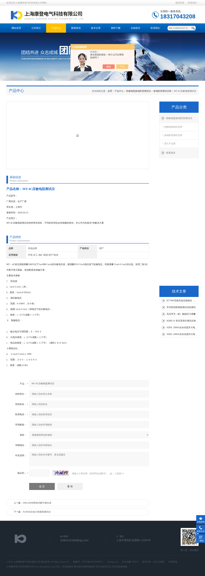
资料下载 (115, 28)
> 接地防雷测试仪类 (172, 135)
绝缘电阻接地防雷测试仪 (138, 91)
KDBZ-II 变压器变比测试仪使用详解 (183, 321)
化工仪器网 (158, 562)
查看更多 (171, 153)
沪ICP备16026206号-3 (92, 562)
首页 (110, 91)
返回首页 (179, 3)
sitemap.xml (112, 562)
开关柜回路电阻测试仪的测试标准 (183, 307)
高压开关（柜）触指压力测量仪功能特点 (183, 314)
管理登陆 (172, 562)
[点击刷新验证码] (61, 473)
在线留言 (135, 28)
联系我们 (192, 3)
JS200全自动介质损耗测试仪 (37, 512)
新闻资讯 (76, 28)
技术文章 (96, 28)
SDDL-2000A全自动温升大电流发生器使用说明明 (183, 327)
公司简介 (36, 28)
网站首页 (16, 28)
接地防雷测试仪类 (162, 91)
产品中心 (56, 28)
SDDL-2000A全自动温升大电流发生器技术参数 (183, 334)
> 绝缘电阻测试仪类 (172, 127)
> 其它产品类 (169, 143)
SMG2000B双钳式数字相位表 (37, 503)
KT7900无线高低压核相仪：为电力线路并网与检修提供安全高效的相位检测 (183, 300)
